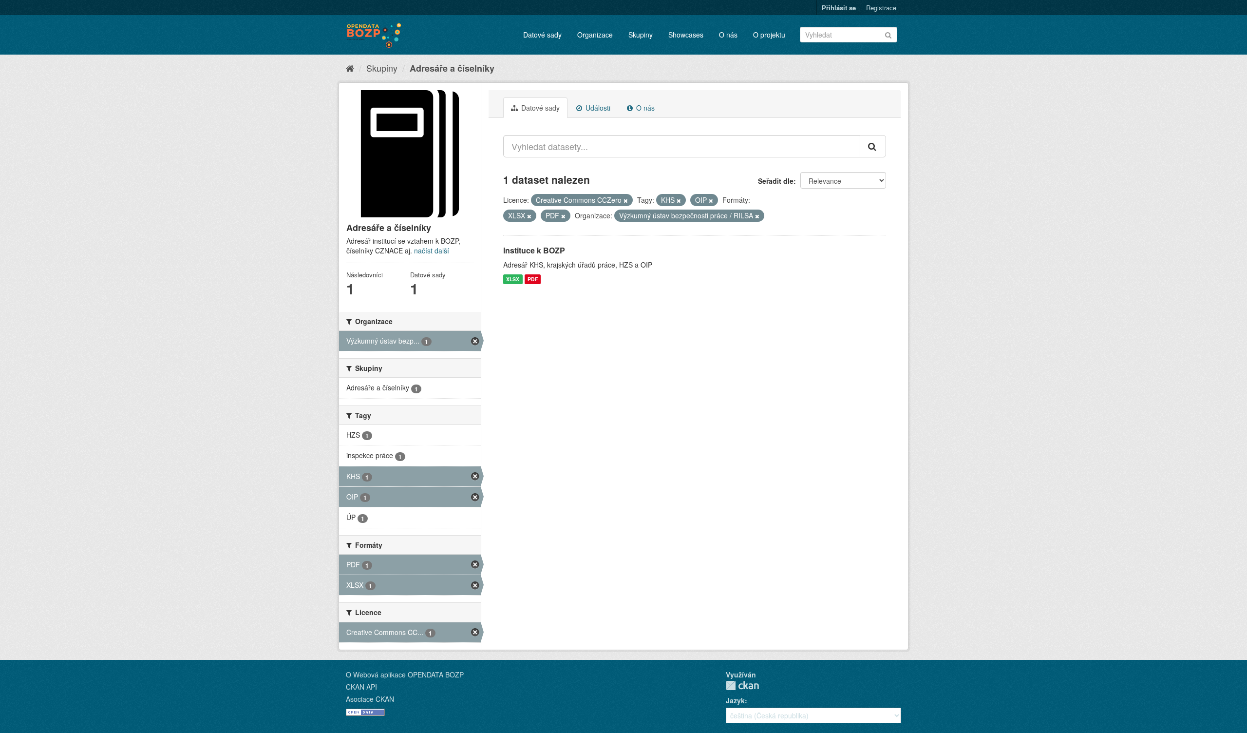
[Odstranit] (626, 200)
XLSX (512, 279)
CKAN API (361, 687)
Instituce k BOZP (534, 250)
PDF (533, 279)
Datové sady (542, 34)
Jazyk (735, 700)
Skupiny (640, 34)
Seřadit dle (776, 181)
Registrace (881, 7)
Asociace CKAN (370, 699)
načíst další (431, 250)
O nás (728, 34)
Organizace (595, 34)
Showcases (685, 34)
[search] (873, 146)
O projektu (769, 34)
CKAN (742, 685)
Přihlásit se (839, 7)
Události (597, 108)
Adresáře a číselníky (452, 68)
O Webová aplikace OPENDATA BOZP (405, 674)
